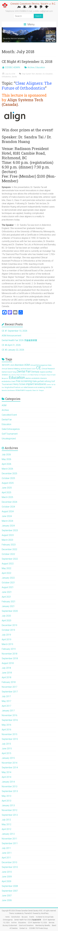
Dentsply (35, 371)
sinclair (48, 387)
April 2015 (6, 753)
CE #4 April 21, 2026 (11, 345)
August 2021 (8, 587)
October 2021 (8, 582)
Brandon (39, 74)
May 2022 (6, 568)
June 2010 (7, 872)
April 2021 (6, 597)
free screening (24, 381)
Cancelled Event (9, 415)
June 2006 (7, 900)
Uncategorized (9, 438)
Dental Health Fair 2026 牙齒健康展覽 (19, 340)
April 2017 (6, 706)
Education (40, 67)
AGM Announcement (11, 335)
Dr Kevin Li (24, 375)
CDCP (34, 369)
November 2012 (9, 810)
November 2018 (9, 653)
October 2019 (8, 630)
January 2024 (8, 525)
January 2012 (8, 834)
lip (52, 384)
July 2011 (6, 848)
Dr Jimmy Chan (14, 375)
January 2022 (8, 578)
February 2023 (9, 544)
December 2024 (9, 502)
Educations (22, 923)
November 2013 (9, 786)
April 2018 (6, 677)
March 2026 (7, 468)
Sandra (14, 77)
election (28, 378)
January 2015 (8, 758)
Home (7, 917)
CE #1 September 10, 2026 (14, 331)
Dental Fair (24, 371)
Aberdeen (19, 365)
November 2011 (9, 838)
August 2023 (8, 535)
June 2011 (7, 853)
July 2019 (6, 634)
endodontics (6, 381)
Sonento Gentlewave (8, 390)
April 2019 (6, 639)
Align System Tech (28, 74)
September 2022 (10, 559)
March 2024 (7, 521)
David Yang (11, 372)
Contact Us (23, 928)
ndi (22, 387)
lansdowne (40, 384)
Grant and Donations (26, 925)
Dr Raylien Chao (44, 375)
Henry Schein (19, 384)
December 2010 (9, 862)
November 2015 (9, 734)
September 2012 (10, 815)
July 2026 (6, 454)
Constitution (15, 917)
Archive (31, 67)
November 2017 (9, 687)
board (29, 369)
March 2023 (7, 540)
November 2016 (9, 715)
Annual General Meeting (11, 369)
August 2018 (8, 663)
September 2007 (10, 891)
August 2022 (8, 563)
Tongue (41, 390)
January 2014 (8, 781)
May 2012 (6, 824)
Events (31, 917)
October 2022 (8, 554)
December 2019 (9, 625)
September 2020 (10, 611)
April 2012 (6, 829)
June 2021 (7, 592)
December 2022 (9, 549)
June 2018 (7, 672)
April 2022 (6, 573)
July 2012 (6, 819)
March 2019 (7, 644)
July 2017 (6, 696)
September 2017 (10, 691)
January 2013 (8, 805)
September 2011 (10, 843)
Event (13, 381)
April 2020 (6, 620)
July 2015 (6, 744)
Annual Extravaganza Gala (40, 365)
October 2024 (8, 506)
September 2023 (10, 530)
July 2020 (6, 615)
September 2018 (10, 658)
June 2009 (7, 876)
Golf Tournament (10, 434)
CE (44, 74)
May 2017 (6, 701)
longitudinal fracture (12, 387)
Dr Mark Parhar (33, 375)
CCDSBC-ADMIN (12, 67)
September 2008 (10, 886)
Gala (34, 381)
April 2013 (6, 800)
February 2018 (9, 682)
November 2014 (9, 762)
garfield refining (44, 381)
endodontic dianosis (39, 378)
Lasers (49, 384)
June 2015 (7, 748)
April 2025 (6, 492)
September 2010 (10, 867)
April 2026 (6, 464)
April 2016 (6, 729)
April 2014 (6, 777)
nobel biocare (28, 387)
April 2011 (6, 857)
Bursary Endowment (10, 925)
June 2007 (7, 895)
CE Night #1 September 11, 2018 (27, 61)
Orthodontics (6, 77)
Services (51, 923)
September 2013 (10, 791)
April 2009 (6, 881)
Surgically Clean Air (31, 390)
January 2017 (8, 710)
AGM (27, 364)
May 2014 (6, 772)
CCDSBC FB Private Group (38, 928)
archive (23, 369)
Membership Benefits (42, 925)
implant (30, 384)
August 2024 (8, 511)
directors (5, 375)
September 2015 (10, 739)
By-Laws (25, 917)
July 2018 (6, 668)
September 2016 (10, 720)
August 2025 (8, 483)
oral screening (39, 387)
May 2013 (6, 796)
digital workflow (46, 372)
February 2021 (9, 601)
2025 (12, 365)
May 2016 (6, 725)
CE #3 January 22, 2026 (13, 349)
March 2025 (7, 497)
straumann (20, 390)
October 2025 (8, 478)
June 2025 (7, 487)
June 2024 (7, 516)
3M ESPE (6, 365)
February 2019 (9, 649)
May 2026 (6, 459)
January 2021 (8, 606)
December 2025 (9, 473)
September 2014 (10, 767)
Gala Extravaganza (11, 429)
